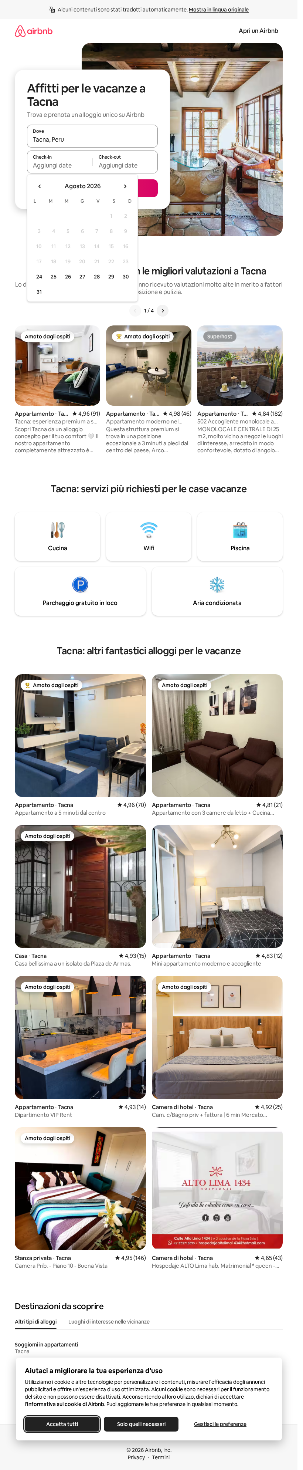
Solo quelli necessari (141, 1424)
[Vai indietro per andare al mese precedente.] (40, 186)
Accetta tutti (62, 1424)
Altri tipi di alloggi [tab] (36, 1321)
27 (82, 276)
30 (126, 276)
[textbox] (59, 165)
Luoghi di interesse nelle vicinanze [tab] (109, 1321)
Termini (161, 1457)
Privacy (136, 1457)
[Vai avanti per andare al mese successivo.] (125, 186)
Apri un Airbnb (258, 31)
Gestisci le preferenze (220, 1424)
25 (54, 276)
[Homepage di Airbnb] (33, 31)
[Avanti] (162, 311)
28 (97, 276)
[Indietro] (135, 311)
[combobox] (92, 139)
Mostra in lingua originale (219, 9)
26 (68, 276)
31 (39, 291)
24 (39, 276)
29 (111, 276)
